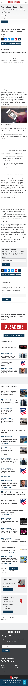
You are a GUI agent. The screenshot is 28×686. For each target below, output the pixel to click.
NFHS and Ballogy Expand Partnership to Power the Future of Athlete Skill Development (10, 502)
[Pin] (16, 39)
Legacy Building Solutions (10, 552)
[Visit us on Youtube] (11, 661)
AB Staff (3, 34)
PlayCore (6, 443)
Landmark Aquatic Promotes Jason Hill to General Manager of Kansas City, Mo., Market (9, 371)
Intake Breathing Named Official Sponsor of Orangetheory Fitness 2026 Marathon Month (13, 540)
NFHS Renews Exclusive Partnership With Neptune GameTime (7, 364)
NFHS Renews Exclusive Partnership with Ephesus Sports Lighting (12, 511)
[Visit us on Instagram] (5, 661)
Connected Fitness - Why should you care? (8, 348)
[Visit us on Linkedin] (8, 661)
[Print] (2, 39)
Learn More (7, 590)
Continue (7, 299)
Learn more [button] (5, 683)
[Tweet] (12, 39)
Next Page (13, 568)
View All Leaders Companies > (14, 335)
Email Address (4, 15)
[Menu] (2, 2)
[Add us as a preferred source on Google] (19, 39)
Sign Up (4, 22)
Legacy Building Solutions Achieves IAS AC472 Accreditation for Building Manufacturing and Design (8, 549)
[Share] (5, 39)
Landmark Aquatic (8, 487)
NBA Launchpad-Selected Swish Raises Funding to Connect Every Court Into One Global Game (8, 356)
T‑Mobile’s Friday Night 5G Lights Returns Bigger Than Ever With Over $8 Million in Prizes (10, 531)
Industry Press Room (7, 27)
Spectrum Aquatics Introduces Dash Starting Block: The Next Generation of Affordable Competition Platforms (13, 316)
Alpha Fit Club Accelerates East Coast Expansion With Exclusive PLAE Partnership (9, 521)
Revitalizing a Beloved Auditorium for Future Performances (7, 421)
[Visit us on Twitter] (14, 661)
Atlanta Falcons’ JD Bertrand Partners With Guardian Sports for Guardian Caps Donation (13, 493)
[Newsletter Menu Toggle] (26, 2)
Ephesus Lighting (8, 514)
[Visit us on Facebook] (2, 661)
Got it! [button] (24, 682)
